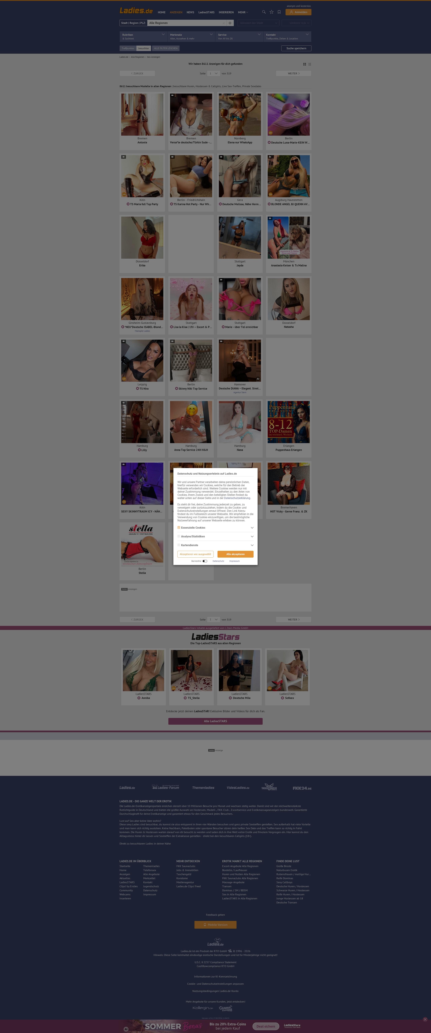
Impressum (234, 561)
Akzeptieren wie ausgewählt (195, 554)
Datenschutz (218, 561)
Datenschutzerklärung (237, 498)
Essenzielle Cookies (193, 527)
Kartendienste (189, 545)
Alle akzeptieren (235, 554)
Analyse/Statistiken (193, 536)
